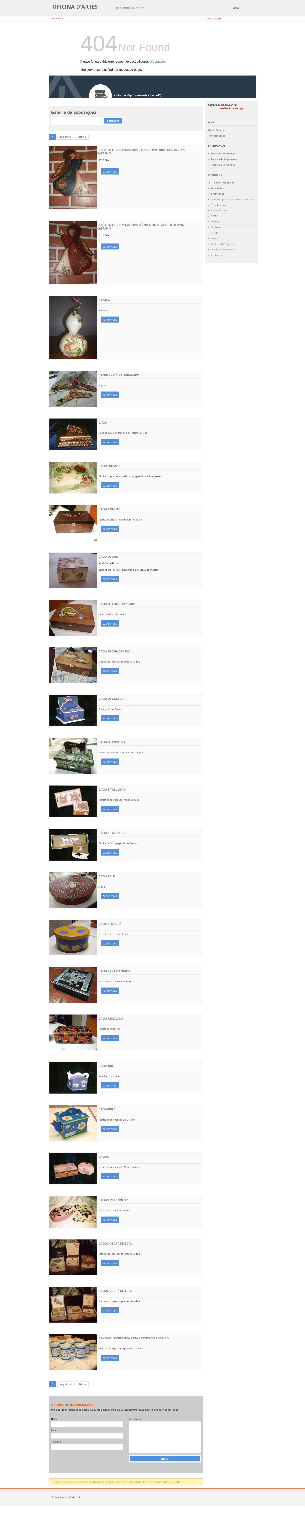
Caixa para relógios (114, 971)
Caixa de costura (111, 699)
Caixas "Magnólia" (113, 1200)
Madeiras (216, 227)
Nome (54, 1419)
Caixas (103, 1157)
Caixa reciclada (110, 1019)
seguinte (65, 137)
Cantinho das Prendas (223, 244)
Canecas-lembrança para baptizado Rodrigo (133, 1338)
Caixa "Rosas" (109, 466)
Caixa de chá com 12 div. (116, 604)
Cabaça (104, 300)
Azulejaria (216, 255)
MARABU (215, 221)
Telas (214, 238)
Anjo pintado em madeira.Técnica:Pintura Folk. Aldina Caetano (140, 226)
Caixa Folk (106, 876)
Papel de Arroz (219, 210)
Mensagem (135, 1419)
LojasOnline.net (72, 1497)
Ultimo (81, 137)
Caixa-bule (106, 1066)
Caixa (102, 423)
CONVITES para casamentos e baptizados (233, 199)
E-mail (54, 1430)
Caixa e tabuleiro (112, 789)
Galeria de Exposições (223, 249)
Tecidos (215, 232)
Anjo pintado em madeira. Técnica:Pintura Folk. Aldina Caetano (141, 151)
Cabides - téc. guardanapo (118, 375)
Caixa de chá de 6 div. (114, 651)
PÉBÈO (214, 216)
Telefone (56, 1441)
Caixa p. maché (109, 924)
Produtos (56, 18)
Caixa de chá (108, 557)
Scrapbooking (218, 205)
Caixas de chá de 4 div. (115, 1243)
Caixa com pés (109, 509)
